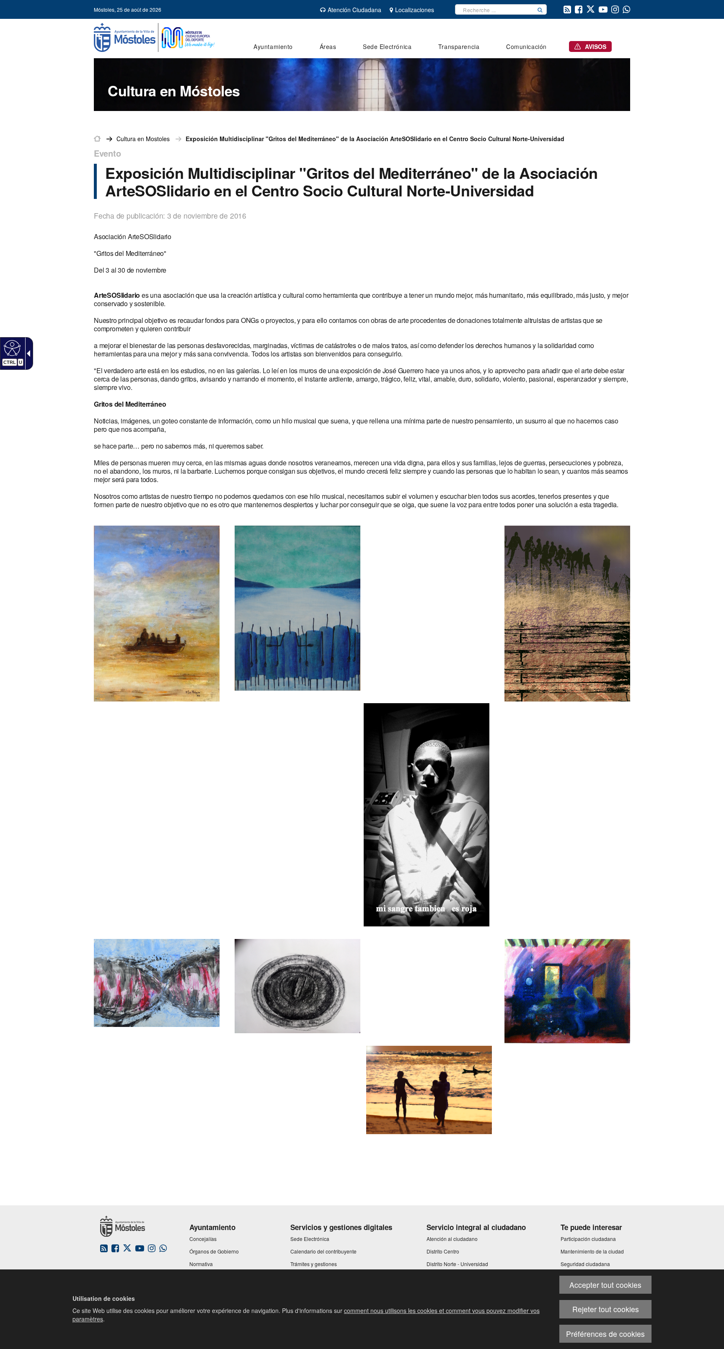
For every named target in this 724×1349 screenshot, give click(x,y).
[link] (11, 348)
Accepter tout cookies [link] (605, 1284)
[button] (540, 9)
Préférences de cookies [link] (605, 1333)
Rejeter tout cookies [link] (605, 1309)
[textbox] (494, 9)
